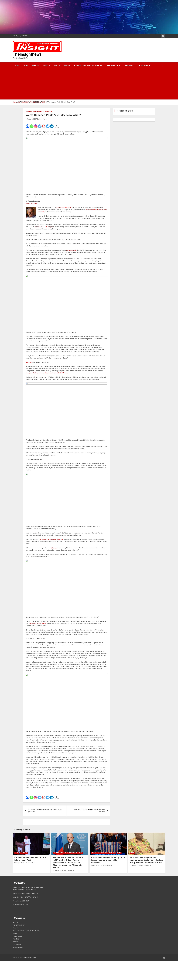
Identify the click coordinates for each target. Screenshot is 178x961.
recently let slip (71, 250)
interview (54, 548)
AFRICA (67, 65)
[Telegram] (48, 125)
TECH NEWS (129, 65)
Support (29, 362)
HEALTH (57, 65)
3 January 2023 (31, 119)
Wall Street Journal (35, 624)
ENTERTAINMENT (144, 65)
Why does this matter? (89, 811)
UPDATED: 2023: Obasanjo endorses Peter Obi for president (45, 811)
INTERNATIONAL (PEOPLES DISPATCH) (88, 65)
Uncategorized (18, 947)
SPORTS (46, 65)
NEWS (25, 65)
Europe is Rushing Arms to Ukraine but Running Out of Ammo (47, 373)
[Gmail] (44, 125)
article (44, 624)
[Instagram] (35, 125)
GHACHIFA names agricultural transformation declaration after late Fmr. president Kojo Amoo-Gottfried (146, 860)
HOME (17, 65)
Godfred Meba (41, 119)
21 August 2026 (19, 863)
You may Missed (22, 829)
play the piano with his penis (44, 227)
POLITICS (35, 65)
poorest (58, 207)
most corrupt (66, 207)
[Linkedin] (52, 125)
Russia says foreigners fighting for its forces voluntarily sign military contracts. (108, 860)
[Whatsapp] (31, 125)
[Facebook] (27, 125)
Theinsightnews (27, 54)
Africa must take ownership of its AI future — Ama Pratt (30, 858)
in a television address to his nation (51, 539)
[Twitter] (40, 125)
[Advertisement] (86, 84)
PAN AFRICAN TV (113, 65)
